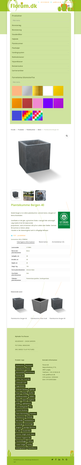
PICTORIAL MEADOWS (22, 345)
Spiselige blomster (29, 427)
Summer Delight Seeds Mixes (25, 434)
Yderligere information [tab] (26, 242)
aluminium (29, 365)
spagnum (19, 427)
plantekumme (20, 417)
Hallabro (32, 396)
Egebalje (32, 389)
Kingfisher (31, 400)
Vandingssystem (21, 448)
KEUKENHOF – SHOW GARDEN (25, 341)
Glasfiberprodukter (22, 396)
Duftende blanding (22, 389)
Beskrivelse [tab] (43, 242)
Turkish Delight (20, 444)
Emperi (18, 393)
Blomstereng (30, 372)
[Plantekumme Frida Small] (40, 305)
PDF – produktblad (19, 235)
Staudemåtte (26, 431)
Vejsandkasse (32, 448)
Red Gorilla (19, 420)
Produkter (21, 130)
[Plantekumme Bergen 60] (20, 305)
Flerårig (24, 393)
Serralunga (19, 424)
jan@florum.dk (57, 2)
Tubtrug (30, 441)
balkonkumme (20, 369)
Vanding (29, 444)
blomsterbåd (20, 372)
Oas (30, 407)
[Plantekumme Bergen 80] (58, 305)
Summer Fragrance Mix (23, 438)
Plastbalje (29, 417)
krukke (18, 403)
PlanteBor (33, 413)
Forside (13, 130)
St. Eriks (18, 431)
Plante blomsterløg (22, 413)
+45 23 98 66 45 (44, 2)
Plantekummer (31, 130)
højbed (24, 400)
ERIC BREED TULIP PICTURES (24, 349)
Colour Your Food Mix (23, 379)
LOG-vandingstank (22, 407)
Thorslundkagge (21, 441)
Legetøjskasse (26, 403)
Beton (39, 130)
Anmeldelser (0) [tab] (58, 242)
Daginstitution (20, 386)
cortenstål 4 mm (21, 383)
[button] (67, 136)
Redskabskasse (29, 420)
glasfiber (31, 393)
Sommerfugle (28, 424)
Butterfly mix (20, 376)
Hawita (18, 400)
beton (29, 369)
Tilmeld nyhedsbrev (70, 2)
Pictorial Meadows (22, 410)
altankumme (20, 365)
